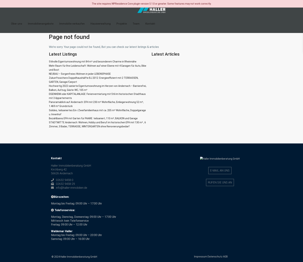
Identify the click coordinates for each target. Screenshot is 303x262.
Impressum (200, 256)
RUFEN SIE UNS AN (220, 182)
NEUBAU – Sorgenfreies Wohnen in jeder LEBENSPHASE (80, 73)
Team (136, 23)
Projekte (121, 23)
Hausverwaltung (100, 23)
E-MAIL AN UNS (220, 170)
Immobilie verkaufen (72, 23)
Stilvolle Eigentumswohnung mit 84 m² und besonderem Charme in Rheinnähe (92, 61)
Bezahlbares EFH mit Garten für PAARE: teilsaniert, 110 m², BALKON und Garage (93, 118)
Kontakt (150, 23)
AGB (225, 256)
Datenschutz (215, 256)
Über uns (16, 23)
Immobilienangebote (40, 23)
